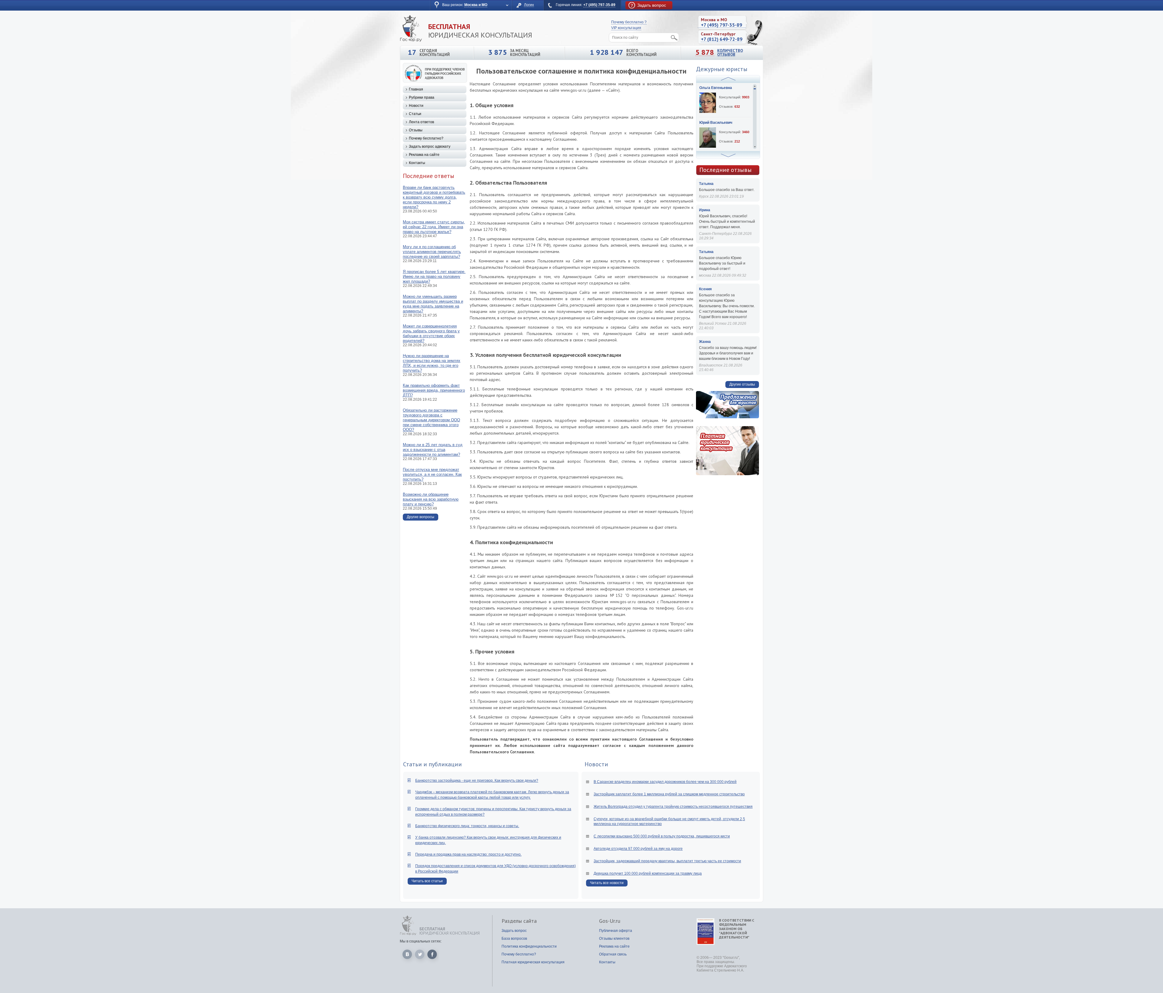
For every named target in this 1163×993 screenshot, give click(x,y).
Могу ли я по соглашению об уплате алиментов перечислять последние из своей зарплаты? (432, 252)
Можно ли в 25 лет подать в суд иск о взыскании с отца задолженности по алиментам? (432, 449)
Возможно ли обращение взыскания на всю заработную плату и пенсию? (431, 499)
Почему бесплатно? (426, 138)
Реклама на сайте (424, 155)
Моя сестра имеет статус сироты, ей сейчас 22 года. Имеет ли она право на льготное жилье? (434, 227)
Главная (416, 89)
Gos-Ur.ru (609, 921)
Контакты (417, 163)
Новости (416, 106)
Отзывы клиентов (614, 938)
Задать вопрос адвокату (429, 146)
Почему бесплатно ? (629, 22)
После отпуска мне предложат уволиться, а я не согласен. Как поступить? (432, 474)
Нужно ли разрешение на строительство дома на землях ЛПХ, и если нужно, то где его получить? (431, 363)
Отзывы (415, 130)
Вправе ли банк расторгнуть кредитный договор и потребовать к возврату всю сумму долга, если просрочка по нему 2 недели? (434, 197)
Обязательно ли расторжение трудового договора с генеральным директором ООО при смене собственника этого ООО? (431, 420)
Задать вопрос (514, 931)
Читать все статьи (427, 881)
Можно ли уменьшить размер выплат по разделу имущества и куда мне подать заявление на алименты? (433, 303)
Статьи (415, 114)
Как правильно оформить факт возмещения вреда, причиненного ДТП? (434, 390)
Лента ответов (421, 122)
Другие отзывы (742, 384)
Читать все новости (607, 883)
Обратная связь (613, 954)
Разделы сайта (519, 921)
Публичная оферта (615, 931)
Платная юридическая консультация (533, 962)
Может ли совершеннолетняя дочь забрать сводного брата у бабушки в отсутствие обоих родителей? (431, 333)
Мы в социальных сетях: (421, 941)
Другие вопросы (420, 517)
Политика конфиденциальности (529, 946)
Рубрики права (421, 97)
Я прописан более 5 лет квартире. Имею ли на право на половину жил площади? (434, 276)
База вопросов (514, 938)
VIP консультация (626, 28)
